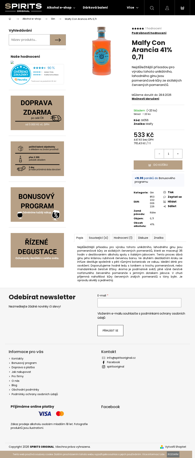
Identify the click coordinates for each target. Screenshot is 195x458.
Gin (152, 192)
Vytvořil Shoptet (175, 447)
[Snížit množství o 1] (159, 153)
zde (162, 454)
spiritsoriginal (115, 366)
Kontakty (17, 358)
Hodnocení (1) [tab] (123, 238)
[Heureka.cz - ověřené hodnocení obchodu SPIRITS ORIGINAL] (37, 74)
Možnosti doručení (145, 99)
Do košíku (160, 165)
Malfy (149, 124)
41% (152, 224)
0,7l (152, 218)
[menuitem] (61, 7)
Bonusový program (24, 363)
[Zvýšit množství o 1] (177, 153)
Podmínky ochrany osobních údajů (35, 394)
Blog (14, 385)
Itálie (153, 212)
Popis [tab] (79, 238)
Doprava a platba (23, 367)
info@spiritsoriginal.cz (121, 358)
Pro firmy (18, 376)
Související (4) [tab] (98, 238)
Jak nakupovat (21, 372)
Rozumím (173, 454)
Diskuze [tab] (143, 238)
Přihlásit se (110, 330)
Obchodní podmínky (25, 390)
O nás (15, 381)
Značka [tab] (158, 238)
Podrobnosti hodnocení (149, 33)
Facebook (113, 362)
